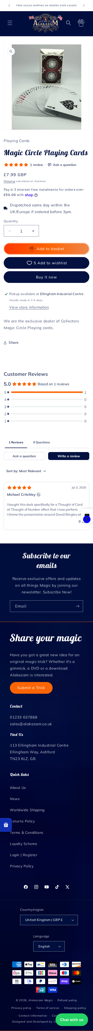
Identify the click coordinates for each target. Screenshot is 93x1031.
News (15, 799)
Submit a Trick (31, 687)
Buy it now (46, 277)
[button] (9, 22)
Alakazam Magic (41, 1000)
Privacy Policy (21, 866)
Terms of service (47, 1008)
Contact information (33, 1015)
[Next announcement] (83, 5)
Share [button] (14, 342)
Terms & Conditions (26, 832)
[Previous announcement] (9, 5)
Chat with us (72, 1020)
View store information (29, 307)
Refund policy (67, 1000)
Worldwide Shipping (27, 810)
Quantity (11, 221)
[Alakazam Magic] (46, 23)
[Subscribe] (77, 606)
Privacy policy (21, 1008)
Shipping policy (75, 1008)
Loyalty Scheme (23, 843)
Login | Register (23, 855)
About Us (18, 787)
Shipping (9, 181)
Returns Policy (22, 821)
